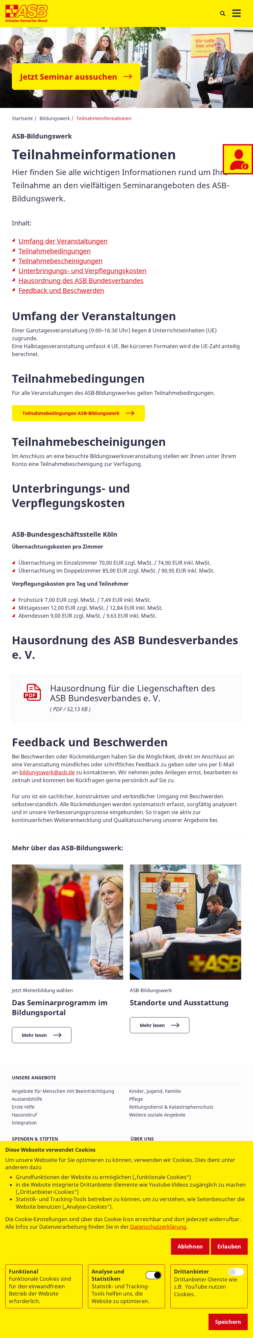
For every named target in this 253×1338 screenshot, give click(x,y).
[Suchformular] (222, 13)
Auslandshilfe (27, 1099)
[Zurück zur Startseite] (26, 13)
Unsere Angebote (34, 1077)
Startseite (22, 118)
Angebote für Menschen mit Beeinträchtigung (63, 1091)
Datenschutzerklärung (158, 1226)
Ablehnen (190, 1246)
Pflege (136, 1099)
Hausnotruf (24, 1115)
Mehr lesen (34, 1035)
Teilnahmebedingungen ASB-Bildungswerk (71, 413)
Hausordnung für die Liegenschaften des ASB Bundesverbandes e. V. (132, 693)
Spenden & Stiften (35, 1139)
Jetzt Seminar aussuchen (68, 76)
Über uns (142, 1139)
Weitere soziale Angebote (157, 1115)
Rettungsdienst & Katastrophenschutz (171, 1107)
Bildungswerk (55, 118)
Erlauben (229, 1246)
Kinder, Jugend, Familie (155, 1091)
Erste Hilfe (23, 1107)
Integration (24, 1122)
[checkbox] (153, 1275)
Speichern (228, 1321)
